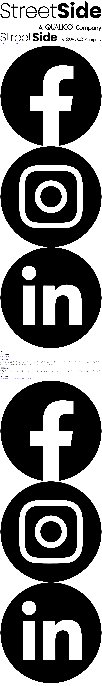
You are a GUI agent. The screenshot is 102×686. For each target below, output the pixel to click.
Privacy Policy (11, 684)
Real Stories (8, 356)
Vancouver (2, 683)
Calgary (6, 683)
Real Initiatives (3, 356)
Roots (4, 43)
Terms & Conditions (4, 684)
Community (15, 43)
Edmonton (10, 683)
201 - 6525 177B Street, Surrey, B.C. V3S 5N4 (9, 378)
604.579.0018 (21, 378)
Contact (18, 43)
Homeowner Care (9, 43)
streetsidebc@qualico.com (29, 378)
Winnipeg (14, 683)
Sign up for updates (4, 44)
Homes (1, 43)
